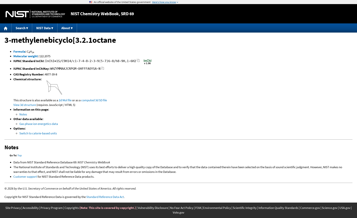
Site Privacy (13, 208)
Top (19, 155)
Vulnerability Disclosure (153, 208)
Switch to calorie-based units (38, 133)
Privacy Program (52, 208)
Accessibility (31, 208)
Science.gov (329, 208)
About (65, 28)
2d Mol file (65, 100)
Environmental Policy (217, 208)
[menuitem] (6, 28)
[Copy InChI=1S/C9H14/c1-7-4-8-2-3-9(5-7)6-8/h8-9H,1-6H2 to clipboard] (138, 61)
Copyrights (72, 208)
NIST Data (43, 28)
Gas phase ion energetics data (38, 124)
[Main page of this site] (6, 28)
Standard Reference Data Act (105, 197)
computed (88, 100)
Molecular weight (25, 56)
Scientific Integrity (245, 208)
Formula (19, 51)
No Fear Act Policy (181, 208)
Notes (23, 114)
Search (20, 28)
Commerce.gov (310, 208)
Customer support (25, 177)
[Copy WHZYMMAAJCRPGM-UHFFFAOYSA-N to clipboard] (102, 69)
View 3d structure (24, 105)
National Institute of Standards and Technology (35, 14)
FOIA (198, 208)
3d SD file (101, 100)
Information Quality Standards (278, 208)
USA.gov (344, 208)
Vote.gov (178, 212)
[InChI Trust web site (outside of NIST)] (147, 64)
